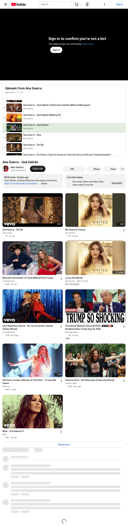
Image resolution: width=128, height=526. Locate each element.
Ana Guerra (10, 92)
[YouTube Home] (18, 4)
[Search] (77, 4)
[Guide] (5, 4)
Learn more (88, 44)
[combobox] (56, 4)
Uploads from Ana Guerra (23, 88)
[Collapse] (121, 90)
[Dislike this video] (80, 169)
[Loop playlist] (7, 97)
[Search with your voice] (87, 4)
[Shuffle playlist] (13, 97)
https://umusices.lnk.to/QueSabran (21, 183)
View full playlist (72, 284)
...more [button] (43, 183)
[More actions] (122, 169)
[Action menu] (121, 108)
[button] (95, 181)
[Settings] (104, 4)
